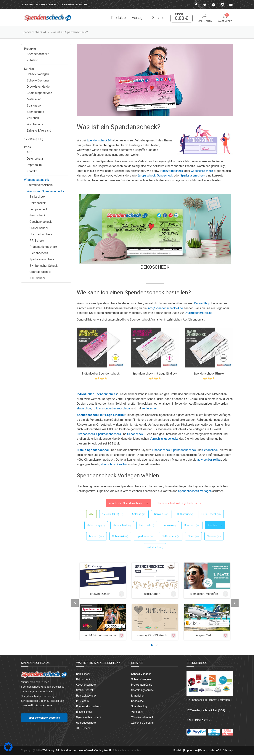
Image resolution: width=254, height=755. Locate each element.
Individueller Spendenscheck (97, 394)
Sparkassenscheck (192, 175)
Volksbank (33, 118)
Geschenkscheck (202, 171)
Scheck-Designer (38, 80)
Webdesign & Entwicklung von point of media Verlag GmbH (76, 750)
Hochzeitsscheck (171, 171)
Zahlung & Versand (39, 130)
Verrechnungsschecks (164, 438)
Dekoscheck (155, 267)
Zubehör (32, 60)
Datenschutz (35, 158)
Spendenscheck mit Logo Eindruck (101, 415)
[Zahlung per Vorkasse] (227, 732)
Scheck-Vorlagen (38, 74)
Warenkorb (225, 18)
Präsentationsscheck (43, 247)
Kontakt (32, 171)
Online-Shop (202, 303)
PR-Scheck (37, 240)
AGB (29, 152)
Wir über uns (35, 124)
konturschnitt (150, 408)
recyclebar (124, 408)
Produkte (118, 17)
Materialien (34, 99)
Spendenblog (35, 112)
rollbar (97, 408)
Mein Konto (205, 21)
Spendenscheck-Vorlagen (195, 491)
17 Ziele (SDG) (33, 139)
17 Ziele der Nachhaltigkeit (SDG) (206, 710)
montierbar (109, 408)
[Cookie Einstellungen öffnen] (8, 750)
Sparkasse (34, 105)
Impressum (34, 165)
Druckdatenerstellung (198, 313)
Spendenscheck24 (99, 140)
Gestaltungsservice (39, 93)
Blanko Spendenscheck (93, 450)
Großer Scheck (39, 228)
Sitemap (228, 750)
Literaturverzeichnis (40, 185)
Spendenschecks (38, 54)
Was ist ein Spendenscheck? (45, 191)
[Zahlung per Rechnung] (214, 732)
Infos (27, 147)
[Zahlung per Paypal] (196, 732)
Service (158, 17)
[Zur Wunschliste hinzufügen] (121, 594)
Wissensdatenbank (36, 180)
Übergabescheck (41, 272)
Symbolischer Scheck (44, 265)
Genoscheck (165, 175)
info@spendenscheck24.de (165, 308)
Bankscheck (37, 196)
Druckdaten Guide (38, 86)
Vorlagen (139, 17)
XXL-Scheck (38, 278)
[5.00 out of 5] (101, 378)
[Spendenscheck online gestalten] (47, 17)
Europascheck (146, 175)
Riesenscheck (39, 253)
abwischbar (84, 408)
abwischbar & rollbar (114, 464)
